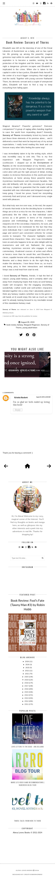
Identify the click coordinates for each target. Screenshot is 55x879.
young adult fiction (30, 328)
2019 (27, 680)
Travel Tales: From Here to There (27, 820)
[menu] (4, 3)
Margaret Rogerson (32, 325)
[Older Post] (49, 466)
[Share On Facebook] (27, 335)
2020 (27, 677)
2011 (27, 704)
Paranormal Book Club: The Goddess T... (27, 370)
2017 (27, 686)
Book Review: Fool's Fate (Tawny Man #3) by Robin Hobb (27, 605)
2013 (27, 698)
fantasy (20, 325)
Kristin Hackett (21, 397)
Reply (17, 410)
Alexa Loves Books (24, 870)
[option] (27, 364)
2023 (28, 668)
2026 (27, 661)
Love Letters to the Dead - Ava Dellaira (27, 746)
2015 (27, 692)
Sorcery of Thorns (9, 309)
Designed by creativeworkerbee (27, 874)
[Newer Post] (6, 466)
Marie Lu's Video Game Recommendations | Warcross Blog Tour (27, 783)
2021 (27, 674)
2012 (27, 701)
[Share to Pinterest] (34, 335)
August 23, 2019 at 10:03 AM (43, 397)
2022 (27, 671)
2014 (27, 695)
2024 (28, 664)
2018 (27, 683)
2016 (27, 689)
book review (11, 325)
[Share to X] (21, 335)
